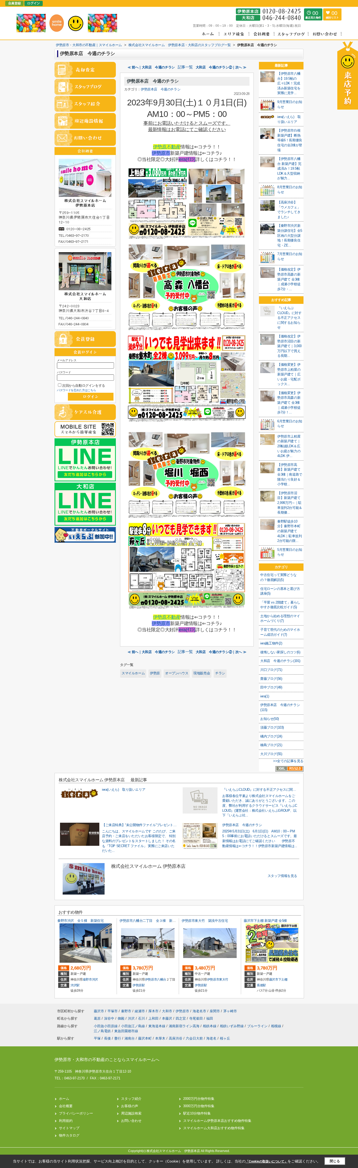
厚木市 (153, 1011)
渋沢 (95, 979)
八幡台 (161, 979)
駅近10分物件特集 (197, 1113)
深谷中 (109, 1018)
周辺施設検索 (131, 1113)
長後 (107, 1038)
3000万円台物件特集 (198, 1106)
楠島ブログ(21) (271, 745)
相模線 (276, 1026)
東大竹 (223, 979)
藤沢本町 (145, 1038)
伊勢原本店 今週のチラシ (153, 81)
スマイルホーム (133, 673)
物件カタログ (69, 1135)
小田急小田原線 (106, 1026)
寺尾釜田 (196, 1018)
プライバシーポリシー (76, 1113)
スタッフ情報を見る (282, 876)
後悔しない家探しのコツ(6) (280, 652)
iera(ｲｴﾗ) (186, 159)
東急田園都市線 (126, 1031)
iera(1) (264, 696)
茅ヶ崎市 (230, 1011)
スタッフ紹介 (131, 1099)
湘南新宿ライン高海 (184, 1026)
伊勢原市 (161, 153)
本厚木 (160, 1038)
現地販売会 (201, 673)
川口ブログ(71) (271, 670)
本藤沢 (167, 1018)
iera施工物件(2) (271, 643)
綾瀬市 (140, 1011)
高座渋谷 (175, 1038)
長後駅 (261, 985)
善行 (117, 1038)
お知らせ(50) (269, 719)
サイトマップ (69, 1128)
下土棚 (283, 979)
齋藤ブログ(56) (271, 679)
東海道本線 (157, 1026)
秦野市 (87, 979)
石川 (142, 1018)
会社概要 (66, 1106)
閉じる (335, 1161)
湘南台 (129, 1038)
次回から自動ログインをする (83, 385)
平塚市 (112, 1011)
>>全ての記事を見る (288, 761)
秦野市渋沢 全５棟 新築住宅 (80, 921)
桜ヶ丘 (225, 1038)
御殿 (122, 1018)
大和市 (167, 1011)
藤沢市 (273, 979)
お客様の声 (129, 1106)
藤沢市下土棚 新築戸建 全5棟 (265, 921)
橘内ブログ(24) (271, 736)
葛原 (98, 1018)
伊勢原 (155, 673)
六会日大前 (194, 1038)
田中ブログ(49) (271, 687)
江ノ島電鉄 (103, 1031)
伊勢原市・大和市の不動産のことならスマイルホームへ (107, 1059)
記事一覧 (185, 67)
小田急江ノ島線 (133, 1026)
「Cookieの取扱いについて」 (267, 1161)
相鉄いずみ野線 (232, 1026)
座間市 (215, 1011)
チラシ (220, 673)
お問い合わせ (131, 1121)
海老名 (211, 1038)
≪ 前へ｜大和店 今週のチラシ (151, 67)
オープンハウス (176, 673)
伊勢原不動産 (167, 146)
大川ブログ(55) (271, 754)
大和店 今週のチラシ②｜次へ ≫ (221, 67)
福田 (209, 1018)
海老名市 (199, 1011)
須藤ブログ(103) (272, 727)
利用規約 (66, 1121)
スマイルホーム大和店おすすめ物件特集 (214, 1128)
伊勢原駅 (139, 985)
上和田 (154, 1018)
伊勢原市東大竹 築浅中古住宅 (205, 921)
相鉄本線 (210, 1026)
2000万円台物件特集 (198, 1099)
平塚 (97, 1038)
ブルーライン (258, 1026)
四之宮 (181, 1018)
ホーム (64, 1099)
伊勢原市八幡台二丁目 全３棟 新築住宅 (151, 921)
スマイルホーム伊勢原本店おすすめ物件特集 (217, 1121)
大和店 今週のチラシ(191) (280, 661)
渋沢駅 (75, 985)
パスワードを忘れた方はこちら (76, 390)
